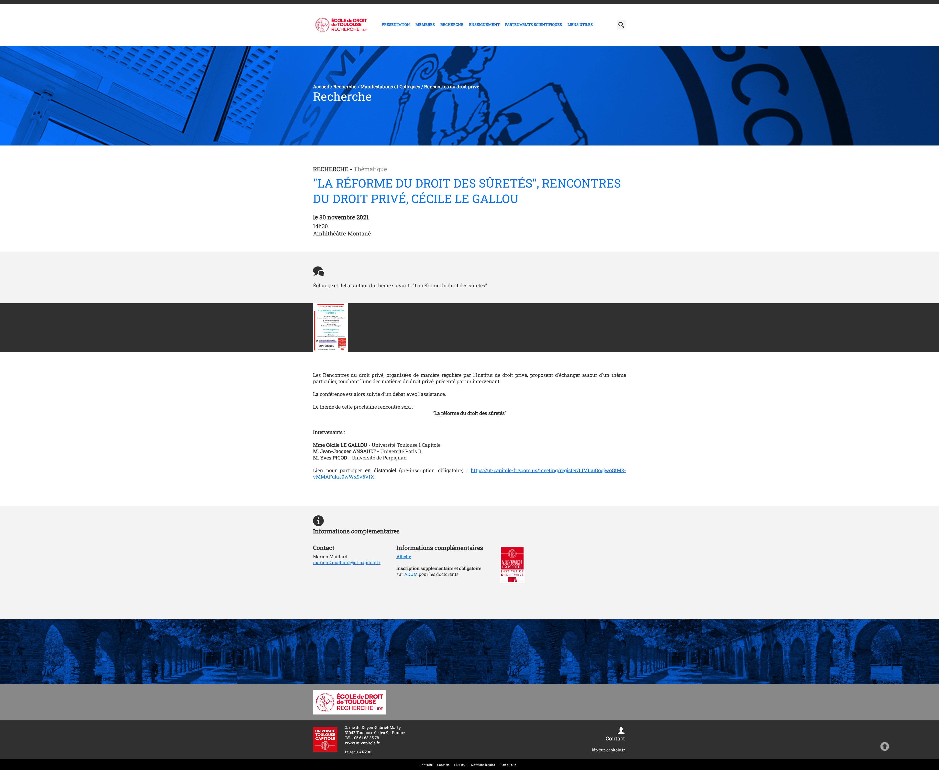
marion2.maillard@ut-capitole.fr (346, 562)
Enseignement (484, 24)
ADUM (410, 574)
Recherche (451, 24)
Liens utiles (580, 24)
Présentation (396, 24)
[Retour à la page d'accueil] (341, 24)
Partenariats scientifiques (533, 24)
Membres (425, 24)
